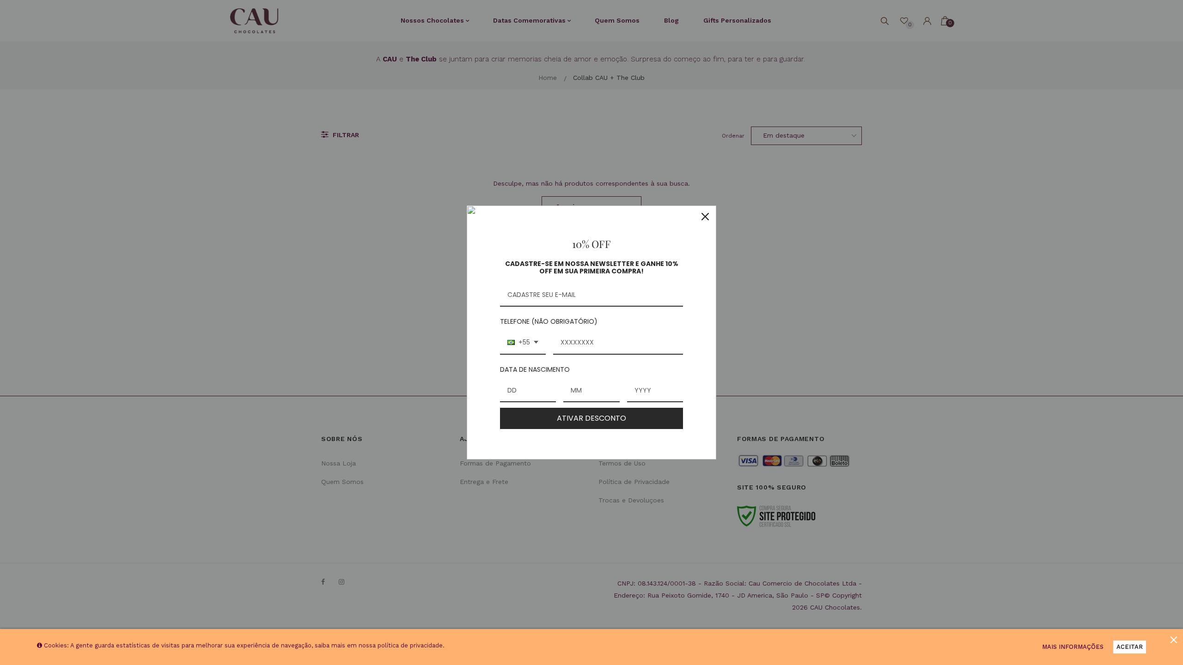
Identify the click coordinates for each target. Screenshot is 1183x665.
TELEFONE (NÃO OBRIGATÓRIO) (549, 321)
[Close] (705, 217)
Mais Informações (1073, 646)
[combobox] (523, 343)
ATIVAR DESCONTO (591, 418)
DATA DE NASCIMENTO (535, 369)
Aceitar (1129, 646)
